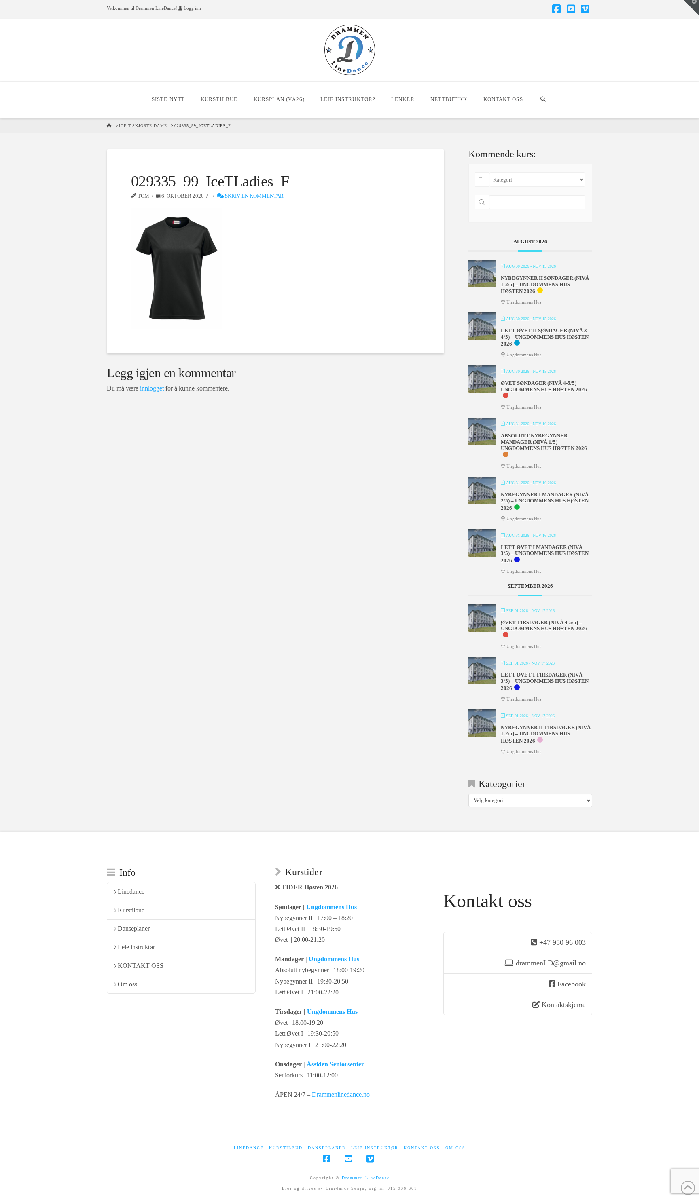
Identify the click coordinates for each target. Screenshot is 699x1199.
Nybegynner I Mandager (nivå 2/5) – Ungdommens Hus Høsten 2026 (545, 501)
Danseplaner (134, 928)
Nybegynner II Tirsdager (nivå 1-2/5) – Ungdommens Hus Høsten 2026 (546, 734)
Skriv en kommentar (254, 196)
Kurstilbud (131, 910)
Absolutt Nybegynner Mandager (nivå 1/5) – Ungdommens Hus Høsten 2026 (544, 442)
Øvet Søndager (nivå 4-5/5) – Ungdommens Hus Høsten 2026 (544, 386)
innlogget (152, 388)
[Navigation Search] (543, 100)
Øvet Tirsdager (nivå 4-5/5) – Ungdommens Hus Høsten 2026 (544, 625)
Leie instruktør (136, 947)
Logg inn (192, 8)
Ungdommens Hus (331, 906)
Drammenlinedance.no (341, 1094)
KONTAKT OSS (140, 965)
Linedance (131, 891)
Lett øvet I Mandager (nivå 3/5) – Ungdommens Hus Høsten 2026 (545, 554)
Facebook (571, 984)
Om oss (127, 984)
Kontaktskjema (564, 1005)
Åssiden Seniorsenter (335, 1064)
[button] (691, 7)
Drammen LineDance (366, 1178)
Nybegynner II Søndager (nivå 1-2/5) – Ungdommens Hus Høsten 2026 (545, 284)
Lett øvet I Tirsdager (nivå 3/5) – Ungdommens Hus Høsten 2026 (545, 681)
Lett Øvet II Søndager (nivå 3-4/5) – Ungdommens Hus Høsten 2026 (545, 337)
